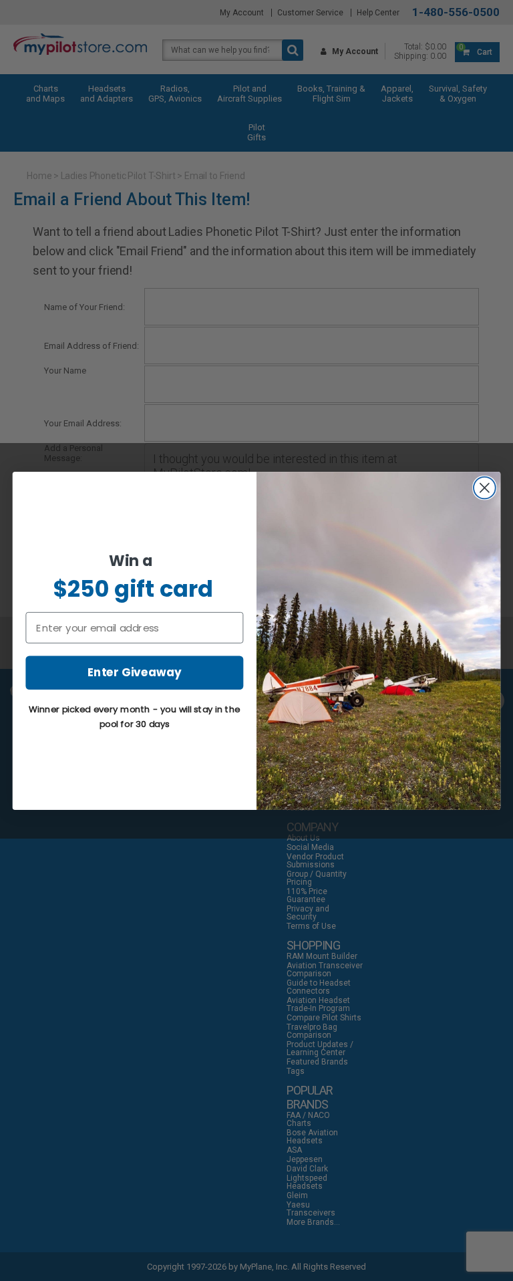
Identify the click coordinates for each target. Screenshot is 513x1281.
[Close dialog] (485, 487)
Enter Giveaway (134, 672)
